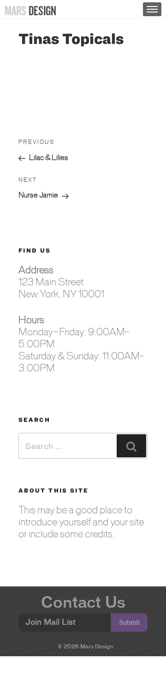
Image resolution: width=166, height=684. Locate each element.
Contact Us (83, 602)
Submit (129, 622)
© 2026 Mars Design (85, 646)
